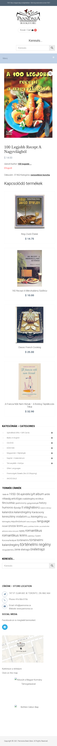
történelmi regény (35, 544)
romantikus (33, 531)
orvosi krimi (15, 526)
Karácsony (38, 512)
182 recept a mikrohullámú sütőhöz (29, 290)
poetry (26, 526)
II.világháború (30, 507)
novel (5, 526)
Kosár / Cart (25, 30)
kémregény (6, 522)
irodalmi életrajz (45, 508)
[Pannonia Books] (28, 17)
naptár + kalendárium (16, 458)
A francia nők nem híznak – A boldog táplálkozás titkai (29, 405)
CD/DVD (10, 443)
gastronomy (20, 503)
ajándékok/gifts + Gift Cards (18, 433)
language (43, 521)
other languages (14, 468)
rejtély (22, 531)
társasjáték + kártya (15, 463)
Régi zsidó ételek (29, 234)
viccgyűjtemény (8, 550)
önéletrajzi (37, 549)
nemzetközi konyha (40, 175)
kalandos (8, 512)
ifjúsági (17, 507)
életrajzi (25, 549)
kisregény (37, 516)
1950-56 (14, 494)
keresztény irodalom (14, 516)
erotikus (39, 498)
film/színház (8, 502)
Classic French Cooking (29, 347)
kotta (45, 517)
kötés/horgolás (32, 522)
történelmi (23, 540)
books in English (13, 438)
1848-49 (5, 494)
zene (17, 549)
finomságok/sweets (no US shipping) (22, 473)
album (40, 494)
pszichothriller (44, 526)
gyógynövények (33, 503)
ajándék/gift (27, 494)
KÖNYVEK (11, 448)
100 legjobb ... (25, 164)
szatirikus (31, 536)
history (42, 502)
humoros (7, 507)
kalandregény (22, 512)
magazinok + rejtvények (16, 453)
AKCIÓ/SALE (12, 478)
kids (29, 517)
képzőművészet (18, 521)
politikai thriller (33, 526)
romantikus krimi (14, 535)
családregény (28, 498)
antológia (16, 498)
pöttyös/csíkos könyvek (10, 531)
